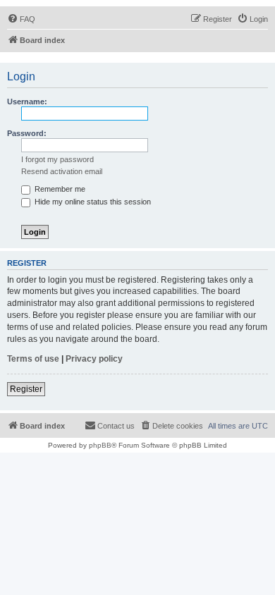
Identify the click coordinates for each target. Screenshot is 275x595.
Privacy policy (94, 359)
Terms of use (33, 359)
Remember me (58, 189)
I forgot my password (57, 159)
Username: (27, 101)
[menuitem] (21, 19)
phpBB (100, 445)
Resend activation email (61, 171)
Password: (27, 133)
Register (26, 389)
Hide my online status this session (91, 201)
